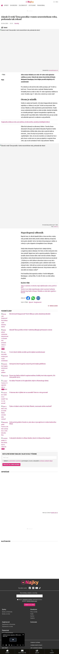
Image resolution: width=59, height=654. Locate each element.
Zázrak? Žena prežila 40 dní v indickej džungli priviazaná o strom (30, 330)
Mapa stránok (5, 648)
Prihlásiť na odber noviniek (11, 464)
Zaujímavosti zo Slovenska (8, 624)
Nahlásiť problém (53, 306)
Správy (6, 5)
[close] (23, 634)
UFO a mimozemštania (7, 632)
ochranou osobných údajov (46, 461)
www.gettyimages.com (53, 70)
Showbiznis (13, 5)
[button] (54, 1)
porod (31, 302)
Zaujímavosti (23, 5)
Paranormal (41, 5)
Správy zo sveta (6, 614)
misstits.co (56, 226)
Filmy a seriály (33, 612)
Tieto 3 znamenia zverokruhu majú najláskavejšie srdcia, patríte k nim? (39, 286)
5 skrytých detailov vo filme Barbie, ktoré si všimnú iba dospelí (29, 438)
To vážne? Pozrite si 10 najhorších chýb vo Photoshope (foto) (28, 380)
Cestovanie (32, 5)
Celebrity (32, 618)
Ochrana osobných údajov (36, 645)
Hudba (31, 614)
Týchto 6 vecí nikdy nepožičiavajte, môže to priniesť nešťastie (38, 289)
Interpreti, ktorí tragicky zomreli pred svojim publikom (27, 364)
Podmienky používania (35, 642)
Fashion (32, 616)
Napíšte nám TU (54, 512)
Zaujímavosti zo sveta (7, 626)
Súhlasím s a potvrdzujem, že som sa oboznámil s (30, 600)
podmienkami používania (15, 461)
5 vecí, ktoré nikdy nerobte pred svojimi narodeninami (27, 352)
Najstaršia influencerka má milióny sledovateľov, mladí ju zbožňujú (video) (25, 122)
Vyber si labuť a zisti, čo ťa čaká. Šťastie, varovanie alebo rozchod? (30, 406)
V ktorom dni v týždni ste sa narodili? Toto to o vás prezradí (28, 392)
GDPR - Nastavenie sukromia (36, 648)
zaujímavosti (37, 302)
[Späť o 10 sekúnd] (6, 645)
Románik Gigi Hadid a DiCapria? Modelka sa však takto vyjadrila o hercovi (38, 291)
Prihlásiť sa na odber (29, 604)
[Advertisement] (29, 491)
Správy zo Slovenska (7, 612)
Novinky (17, 23)
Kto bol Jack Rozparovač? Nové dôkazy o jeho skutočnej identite (29, 314)
